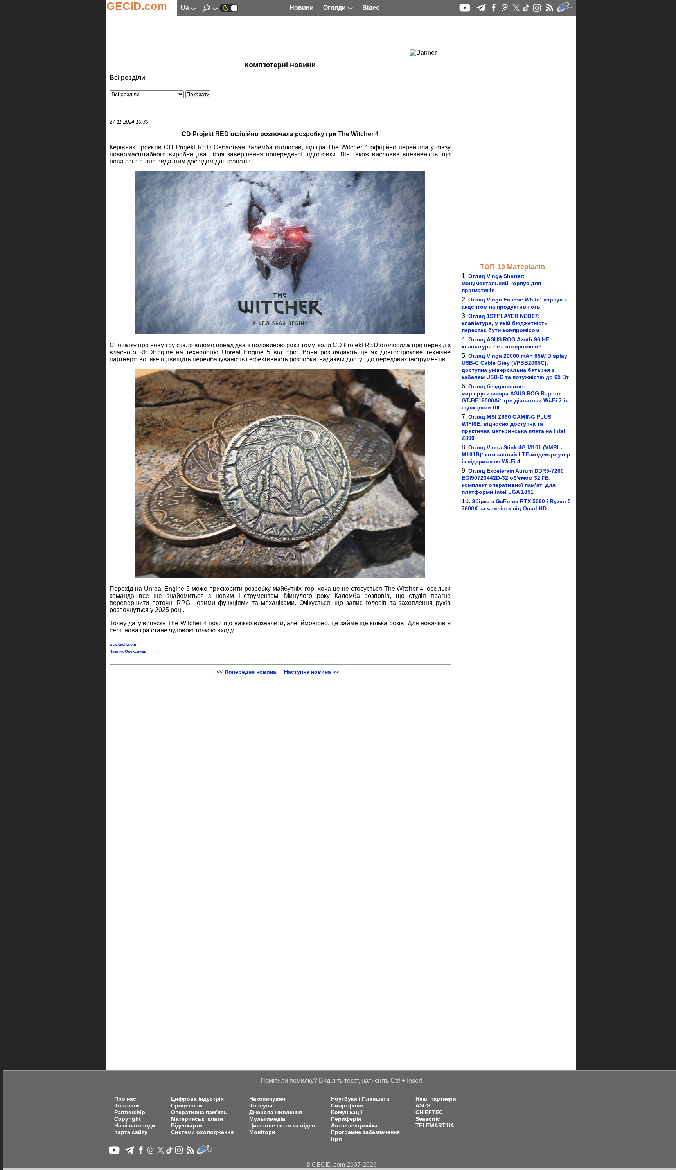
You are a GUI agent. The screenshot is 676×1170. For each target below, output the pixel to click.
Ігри (336, 1139)
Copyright (127, 1119)
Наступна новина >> (311, 672)
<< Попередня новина (246, 672)
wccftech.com (123, 644)
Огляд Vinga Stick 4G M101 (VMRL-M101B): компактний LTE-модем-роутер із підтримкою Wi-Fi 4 (516, 454)
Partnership (129, 1112)
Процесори (186, 1106)
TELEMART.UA (434, 1126)
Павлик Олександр (128, 651)
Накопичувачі (268, 1099)
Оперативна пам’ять (199, 1112)
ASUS (422, 1106)
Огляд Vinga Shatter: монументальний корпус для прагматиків (501, 283)
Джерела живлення (275, 1112)
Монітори (262, 1132)
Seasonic (427, 1119)
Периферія (346, 1119)
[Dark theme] (228, 7)
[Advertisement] (266, 37)
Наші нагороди (134, 1126)
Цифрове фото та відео (282, 1126)
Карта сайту (130, 1132)
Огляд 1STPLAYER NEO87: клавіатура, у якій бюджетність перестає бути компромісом (505, 323)
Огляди (335, 7)
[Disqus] (280, 772)
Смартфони (347, 1106)
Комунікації (346, 1112)
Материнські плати (197, 1119)
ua (186, 7)
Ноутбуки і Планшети (360, 1099)
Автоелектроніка (354, 1126)
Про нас (125, 1099)
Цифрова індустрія (197, 1099)
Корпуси (261, 1106)
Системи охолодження (202, 1132)
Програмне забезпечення (365, 1132)
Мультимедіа (267, 1119)
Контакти (126, 1106)
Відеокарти (186, 1126)
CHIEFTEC (429, 1112)
